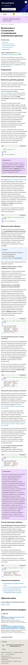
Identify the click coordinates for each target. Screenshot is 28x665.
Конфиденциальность (6, 656)
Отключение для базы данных (9, 45)
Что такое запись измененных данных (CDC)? (15, 587)
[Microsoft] (14, 14)
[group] (14, 382)
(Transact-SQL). (18, 258)
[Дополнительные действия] (26, 24)
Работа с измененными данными (12, 589)
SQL (6, 24)
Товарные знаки (17, 661)
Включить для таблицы (7, 47)
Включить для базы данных (8, 44)
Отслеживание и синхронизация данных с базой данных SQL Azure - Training (12, 618)
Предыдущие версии (18, 652)
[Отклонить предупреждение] (26, 2)
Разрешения (5, 42)
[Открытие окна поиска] (23, 14)
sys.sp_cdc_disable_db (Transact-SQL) (17, 179)
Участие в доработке (10, 654)
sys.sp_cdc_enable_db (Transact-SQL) (10, 93)
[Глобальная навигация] (1, 14)
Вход (26, 14)
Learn (2, 24)
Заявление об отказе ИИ (6, 652)
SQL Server (11, 24)
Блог (2, 654)
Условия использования (6, 661)
